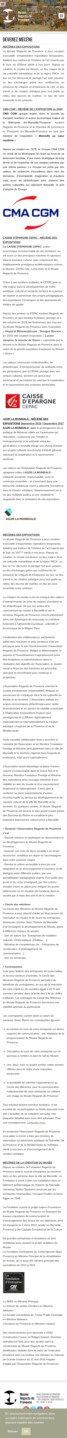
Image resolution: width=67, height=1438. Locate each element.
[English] (2, 4)
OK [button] (26, 1431)
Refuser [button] (13, 1431)
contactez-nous (36, 1122)
